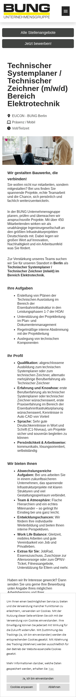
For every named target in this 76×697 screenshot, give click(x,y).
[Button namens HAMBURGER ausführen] (66, 11)
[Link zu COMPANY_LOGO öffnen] (26, 11)
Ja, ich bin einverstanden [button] (38, 678)
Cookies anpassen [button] (21, 687)
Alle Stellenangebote (38, 32)
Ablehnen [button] (54, 687)
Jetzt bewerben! (38, 43)
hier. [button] (51, 669)
